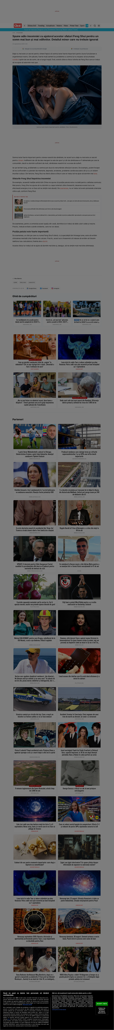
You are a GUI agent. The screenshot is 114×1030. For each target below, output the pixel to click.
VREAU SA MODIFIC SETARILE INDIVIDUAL (102, 1010)
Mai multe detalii (27, 1004)
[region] (57, 1010)
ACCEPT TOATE (102, 1004)
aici (9, 1019)
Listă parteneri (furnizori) (59, 1009)
